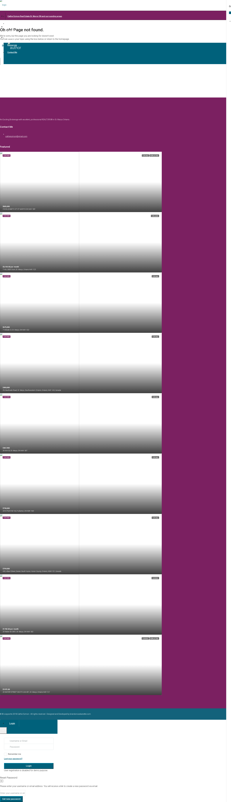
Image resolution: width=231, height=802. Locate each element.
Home (10, 23)
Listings (10, 31)
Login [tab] (12, 723)
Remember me (14, 754)
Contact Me (12, 52)
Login (29, 766)
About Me (11, 38)
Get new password (11, 799)
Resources (12, 45)
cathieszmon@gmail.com (16, 136)
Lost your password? (13, 759)
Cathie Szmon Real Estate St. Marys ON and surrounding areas (34, 16)
